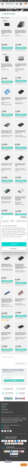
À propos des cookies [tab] (21, 221)
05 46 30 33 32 (6, 426)
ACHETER (6, 48)
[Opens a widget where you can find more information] (23, 465)
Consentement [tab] (5, 221)
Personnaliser (13, 248)
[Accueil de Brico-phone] (10, 4)
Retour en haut (21, 363)
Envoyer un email (6, 428)
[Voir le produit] (7, 24)
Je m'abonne (14, 380)
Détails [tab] (12, 221)
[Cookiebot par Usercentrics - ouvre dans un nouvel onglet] (20, 217)
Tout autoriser (14, 244)
